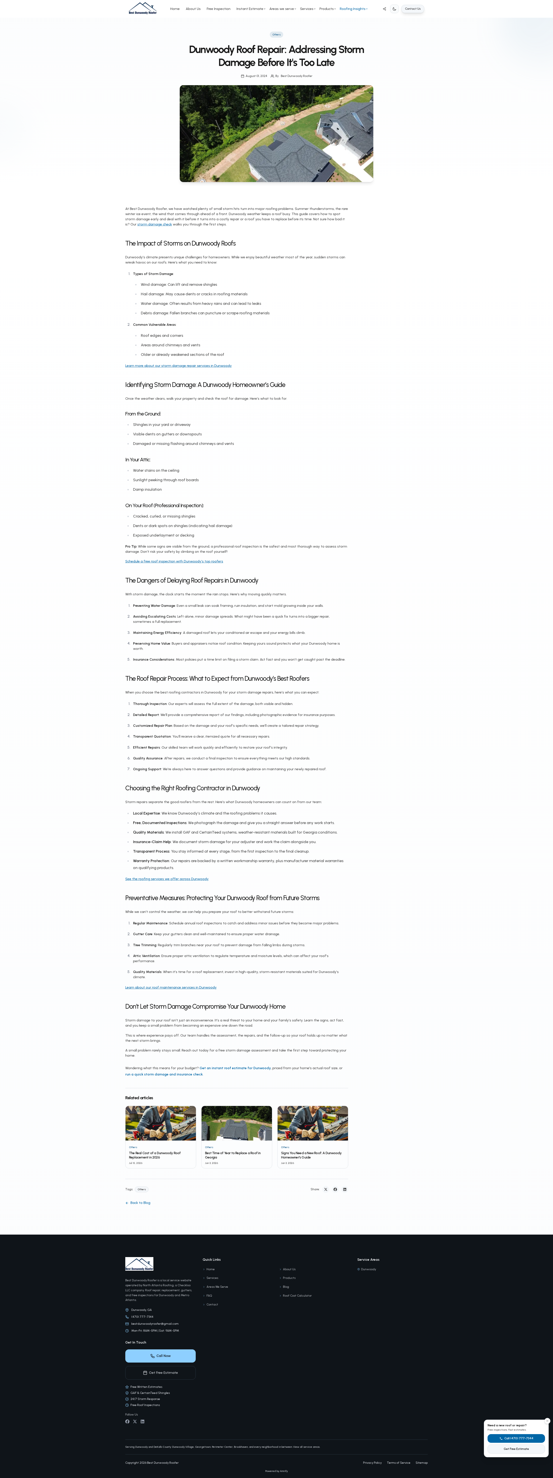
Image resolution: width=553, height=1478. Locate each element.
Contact (212, 1304)
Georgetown (203, 1446)
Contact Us (413, 9)
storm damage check (154, 224)
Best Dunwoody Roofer (296, 76)
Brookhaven (241, 1446)
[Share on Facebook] (335, 1189)
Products (326, 9)
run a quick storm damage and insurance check (164, 1074)
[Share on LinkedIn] (344, 1189)
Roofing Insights (352, 9)
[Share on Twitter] (325, 1189)
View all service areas (306, 1446)
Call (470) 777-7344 (518, 1438)
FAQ (209, 1295)
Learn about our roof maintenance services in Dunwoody (171, 987)
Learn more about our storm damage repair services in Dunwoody (178, 366)
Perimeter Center (222, 1446)
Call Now (163, 1356)
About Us (193, 9)
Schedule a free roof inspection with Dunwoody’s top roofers (174, 561)
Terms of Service (398, 1463)
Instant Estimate (250, 9)
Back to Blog (140, 1203)
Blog (286, 1287)
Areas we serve (281, 9)
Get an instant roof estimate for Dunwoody (235, 1068)
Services (306, 9)
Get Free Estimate (163, 1373)
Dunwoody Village (183, 1446)
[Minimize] (547, 1421)
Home (175, 9)
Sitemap (422, 1463)
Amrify (284, 1471)
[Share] (384, 9)
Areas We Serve (217, 1287)
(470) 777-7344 (142, 1317)
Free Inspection (218, 9)
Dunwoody (368, 1269)
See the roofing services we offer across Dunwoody (167, 879)
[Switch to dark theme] (394, 9)
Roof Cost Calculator (297, 1295)
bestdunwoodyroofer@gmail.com (155, 1324)
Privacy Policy (372, 1463)
